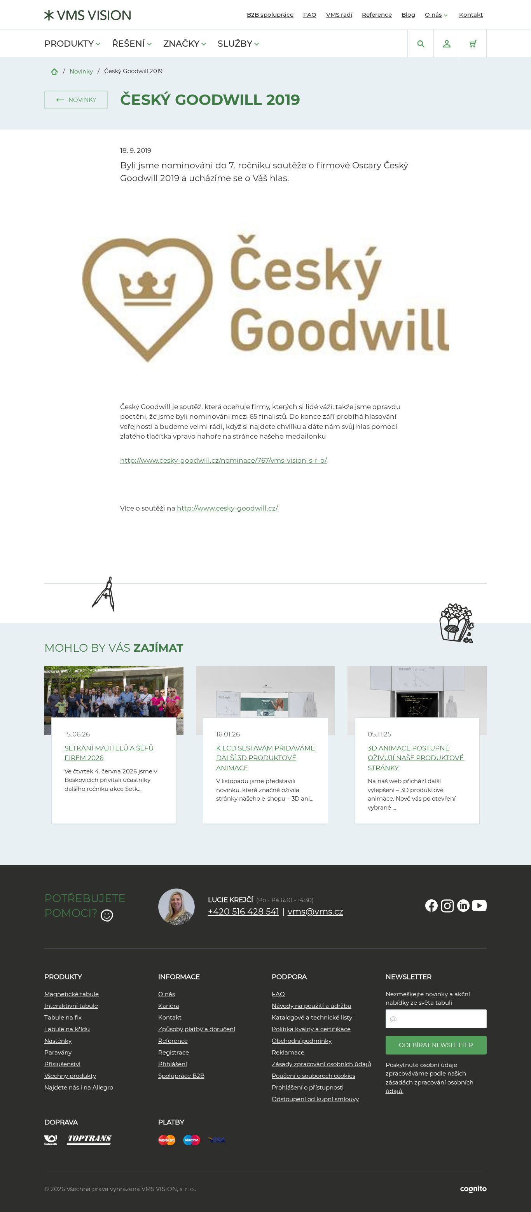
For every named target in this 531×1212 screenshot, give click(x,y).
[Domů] (54, 71)
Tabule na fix (63, 1017)
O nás (433, 14)
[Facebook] (431, 905)
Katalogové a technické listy (312, 1017)
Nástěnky (58, 1040)
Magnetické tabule (71, 994)
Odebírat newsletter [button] (436, 1045)
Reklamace (288, 1052)
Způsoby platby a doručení (196, 1029)
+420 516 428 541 (243, 911)
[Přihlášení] (447, 43)
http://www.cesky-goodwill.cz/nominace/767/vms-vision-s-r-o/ (223, 460)
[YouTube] (479, 905)
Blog (408, 14)
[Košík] (473, 43)
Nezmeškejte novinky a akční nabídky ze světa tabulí (428, 998)
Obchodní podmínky (302, 1040)
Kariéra (168, 1005)
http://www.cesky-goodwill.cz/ (227, 508)
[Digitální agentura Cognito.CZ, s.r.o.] (473, 1189)
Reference (377, 14)
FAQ (309, 14)
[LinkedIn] (463, 905)
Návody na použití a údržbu (311, 1005)
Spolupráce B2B (181, 1075)
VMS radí (339, 14)
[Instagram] (447, 905)
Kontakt (471, 14)
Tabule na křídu (67, 1029)
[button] (76, 100)
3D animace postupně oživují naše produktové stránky (416, 758)
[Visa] (220, 1139)
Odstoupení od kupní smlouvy (315, 1099)
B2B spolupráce (270, 14)
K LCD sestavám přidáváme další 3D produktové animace (265, 758)
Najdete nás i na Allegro (78, 1087)
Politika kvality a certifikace (311, 1029)
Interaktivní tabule (71, 1005)
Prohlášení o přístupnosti (308, 1087)
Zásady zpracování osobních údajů (321, 1064)
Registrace (173, 1052)
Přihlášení (172, 1064)
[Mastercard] (170, 1139)
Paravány (58, 1052)
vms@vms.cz (315, 911)
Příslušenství (62, 1064)
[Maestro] (195, 1139)
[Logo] (87, 15)
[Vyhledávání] (420, 43)
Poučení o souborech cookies (313, 1075)
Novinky (81, 71)
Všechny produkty (70, 1075)
